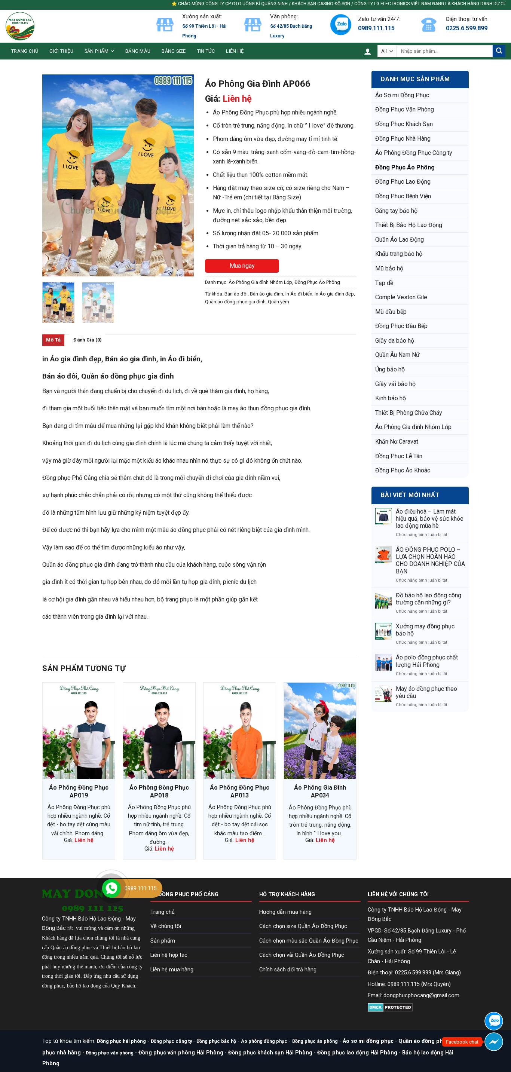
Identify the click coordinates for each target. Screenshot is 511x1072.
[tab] (53, 340)
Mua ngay (242, 265)
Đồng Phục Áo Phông (405, 167)
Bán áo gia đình (266, 294)
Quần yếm (278, 301)
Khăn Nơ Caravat (396, 441)
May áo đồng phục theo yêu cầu (426, 692)
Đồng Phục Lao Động (403, 181)
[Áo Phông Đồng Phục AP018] (159, 731)
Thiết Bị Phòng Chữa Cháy (408, 412)
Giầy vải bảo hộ (395, 384)
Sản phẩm (96, 51)
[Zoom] (52, 267)
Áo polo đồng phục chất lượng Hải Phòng (427, 661)
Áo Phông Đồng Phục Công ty (413, 152)
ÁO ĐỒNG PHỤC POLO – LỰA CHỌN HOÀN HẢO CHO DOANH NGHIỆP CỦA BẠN (430, 560)
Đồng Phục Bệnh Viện (403, 196)
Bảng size (174, 51)
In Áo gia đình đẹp (334, 294)
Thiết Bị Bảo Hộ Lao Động (408, 225)
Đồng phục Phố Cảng (69, 477)
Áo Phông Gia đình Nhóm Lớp (413, 427)
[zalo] (493, 1021)
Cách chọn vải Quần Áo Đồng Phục (301, 955)
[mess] (493, 1041)
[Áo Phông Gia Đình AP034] (320, 731)
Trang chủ (24, 51)
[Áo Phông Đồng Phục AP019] (79, 731)
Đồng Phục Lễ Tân (398, 456)
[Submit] (499, 51)
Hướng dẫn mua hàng (285, 912)
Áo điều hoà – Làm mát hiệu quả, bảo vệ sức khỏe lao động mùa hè (429, 518)
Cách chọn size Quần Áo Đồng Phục (303, 926)
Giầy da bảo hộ (394, 340)
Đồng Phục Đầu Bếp (401, 326)
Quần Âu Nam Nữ (397, 354)
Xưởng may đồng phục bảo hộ (425, 630)
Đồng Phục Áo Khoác (402, 470)
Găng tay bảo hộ (396, 210)
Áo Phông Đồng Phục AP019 (78, 791)
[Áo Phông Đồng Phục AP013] (240, 731)
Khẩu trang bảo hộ (398, 253)
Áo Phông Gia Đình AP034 (320, 791)
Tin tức (206, 51)
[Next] (181, 175)
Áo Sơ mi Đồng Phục (402, 95)
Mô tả (53, 340)
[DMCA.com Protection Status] (390, 1006)
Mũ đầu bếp (391, 311)
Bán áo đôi (236, 294)
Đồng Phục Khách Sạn (404, 124)
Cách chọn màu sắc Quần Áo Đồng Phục (308, 941)
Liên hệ (235, 51)
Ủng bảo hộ (390, 369)
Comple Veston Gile (401, 297)
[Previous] (54, 175)
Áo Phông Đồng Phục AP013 (239, 791)
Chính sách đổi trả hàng (287, 970)
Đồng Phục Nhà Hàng (403, 138)
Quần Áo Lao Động (399, 239)
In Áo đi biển (298, 294)
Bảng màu (137, 51)
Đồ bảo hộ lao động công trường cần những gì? (428, 599)
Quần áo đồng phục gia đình (235, 301)
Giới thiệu (61, 51)
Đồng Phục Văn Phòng (404, 109)
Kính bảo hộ (390, 398)
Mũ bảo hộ (389, 268)
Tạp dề (384, 283)
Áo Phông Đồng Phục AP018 (159, 791)
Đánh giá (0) (87, 340)
